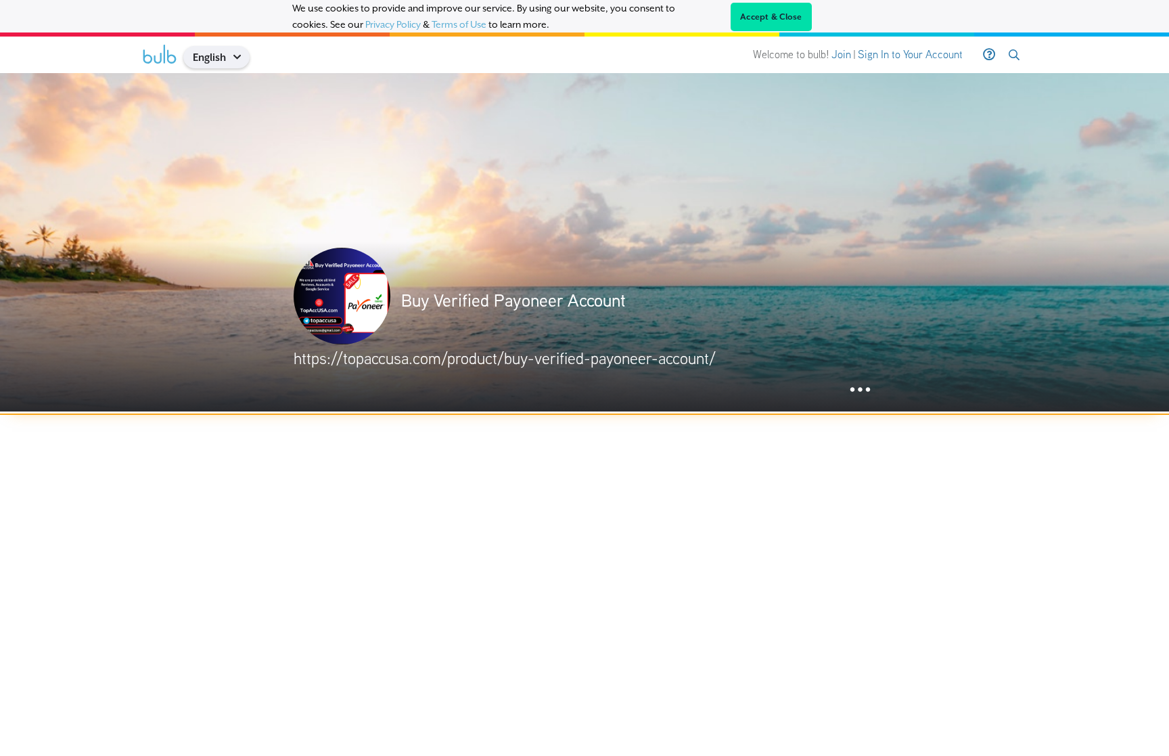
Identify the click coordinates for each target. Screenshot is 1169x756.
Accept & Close (771, 17)
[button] (242, 57)
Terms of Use (459, 24)
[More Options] (860, 390)
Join (841, 54)
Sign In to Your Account (910, 54)
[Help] (989, 55)
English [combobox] (209, 57)
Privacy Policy (393, 24)
